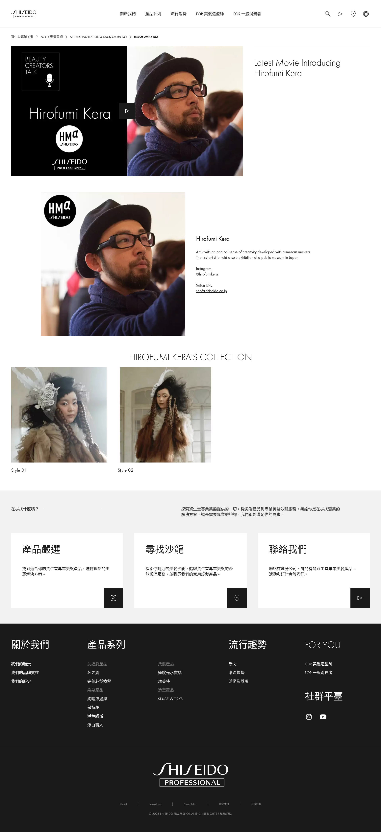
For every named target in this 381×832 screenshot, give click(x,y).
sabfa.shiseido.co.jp (211, 290)
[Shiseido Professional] (23, 14)
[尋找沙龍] (190, 570)
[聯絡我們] (314, 570)
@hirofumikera (207, 274)
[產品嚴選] (67, 570)
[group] (190, 420)
